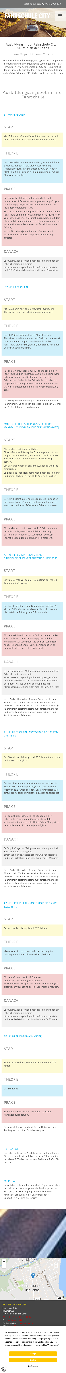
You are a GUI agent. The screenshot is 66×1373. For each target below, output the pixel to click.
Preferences (33, 1366)
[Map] (33, 1279)
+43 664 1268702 (26, 1323)
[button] (59, 16)
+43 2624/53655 (53, 4)
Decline (33, 1360)
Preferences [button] (53, 1345)
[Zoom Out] (4, 1266)
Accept (33, 1354)
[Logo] (27, 16)
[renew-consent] (3, 1369)
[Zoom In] (4, 1261)
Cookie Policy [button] (43, 1342)
